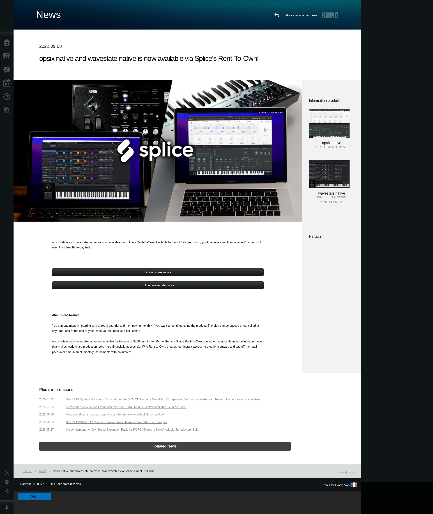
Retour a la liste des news (300, 15)
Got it (34, 496)
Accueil (8, 43)
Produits (8, 56)
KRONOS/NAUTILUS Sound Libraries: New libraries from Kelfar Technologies (116, 422)
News (8, 473)
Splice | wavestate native (158, 285)
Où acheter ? (8, 110)
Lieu (8, 482)
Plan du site (346, 472)
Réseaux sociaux (8, 491)
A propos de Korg (8, 507)
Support (8, 97)
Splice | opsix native (158, 272)
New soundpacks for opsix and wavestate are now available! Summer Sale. (115, 414)
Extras (8, 70)
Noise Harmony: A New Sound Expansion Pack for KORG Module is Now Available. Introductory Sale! (132, 429)
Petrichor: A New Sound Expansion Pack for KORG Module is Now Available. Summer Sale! (126, 407)
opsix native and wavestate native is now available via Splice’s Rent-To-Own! (103, 471)
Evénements (8, 83)
